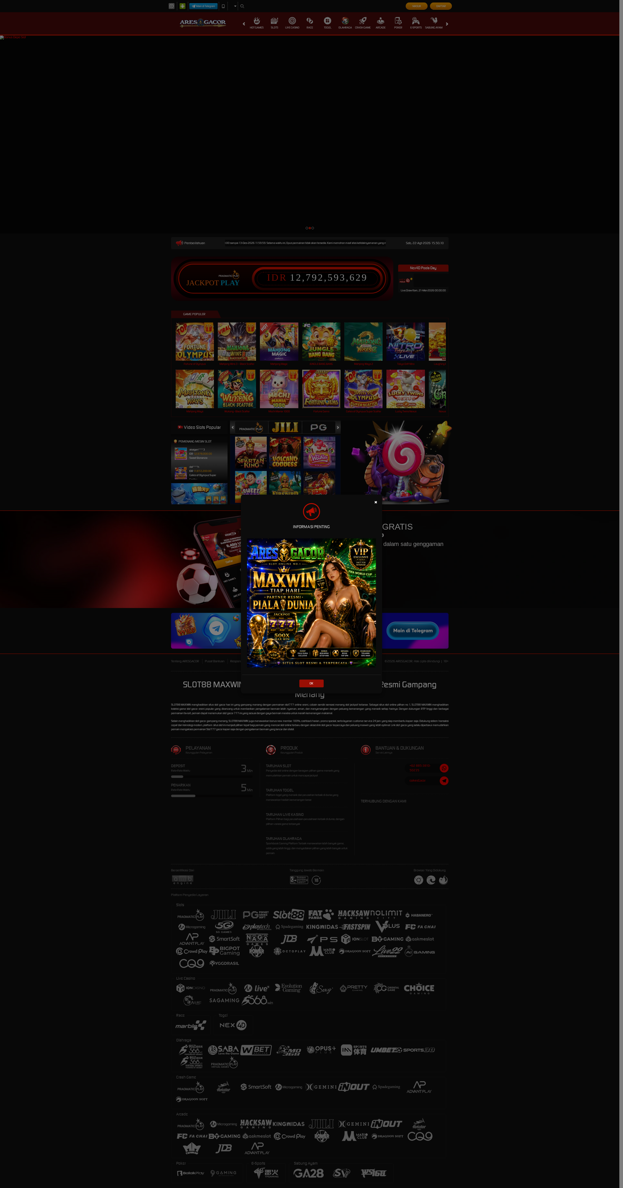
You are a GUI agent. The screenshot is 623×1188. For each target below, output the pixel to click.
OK (311, 683)
